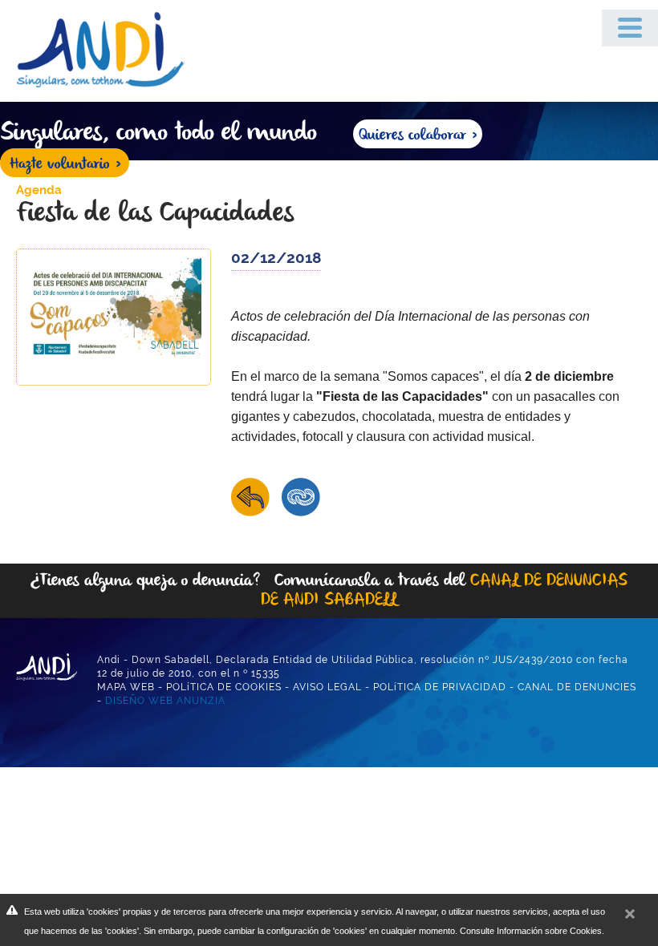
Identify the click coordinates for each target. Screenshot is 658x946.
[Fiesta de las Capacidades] (113, 315)
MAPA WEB (126, 687)
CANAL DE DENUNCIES (577, 687)
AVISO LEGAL (327, 687)
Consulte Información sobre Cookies (531, 931)
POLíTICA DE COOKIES (224, 687)
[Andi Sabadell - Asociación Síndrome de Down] (113, 49)
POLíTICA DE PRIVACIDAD (439, 687)
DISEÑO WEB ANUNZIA (165, 700)
